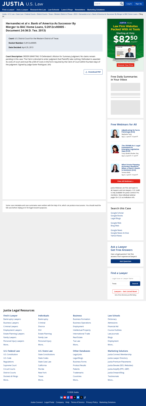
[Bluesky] (78, 397)
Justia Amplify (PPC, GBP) (118, 369)
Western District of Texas (63, 14)
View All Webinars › (125, 181)
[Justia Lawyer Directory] (84, 397)
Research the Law (38, 10)
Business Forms (80, 361)
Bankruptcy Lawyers (12, 319)
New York (42, 372)
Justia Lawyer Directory (118, 358)
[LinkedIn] (61, 397)
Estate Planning (45, 333)
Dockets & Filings (10, 376)
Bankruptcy (43, 319)
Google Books (117, 215)
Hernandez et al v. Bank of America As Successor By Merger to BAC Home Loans (108, 14)
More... (6, 344)
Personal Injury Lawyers (13, 341)
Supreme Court (10, 365)
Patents (76, 369)
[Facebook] (68, 397)
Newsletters (80, 10)
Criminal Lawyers (10, 326)
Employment (78, 326)
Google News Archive (120, 233)
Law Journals (113, 333)
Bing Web (115, 225)
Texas (51, 14)
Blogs (110, 337)
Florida (41, 369)
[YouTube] (64, 397)
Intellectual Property (82, 330)
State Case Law (44, 361)
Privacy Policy (92, 402)
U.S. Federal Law (11, 351)
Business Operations (82, 323)
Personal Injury (44, 341)
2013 (75, 14)
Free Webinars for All (124, 124)
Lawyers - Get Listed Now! (125, 291)
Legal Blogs (116, 218)
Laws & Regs (67, 10)
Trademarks (78, 372)
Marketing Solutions (96, 10)
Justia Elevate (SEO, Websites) (120, 365)
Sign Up (139, 4)
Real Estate (77, 337)
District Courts (42, 14)
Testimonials (113, 376)
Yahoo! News (116, 235)
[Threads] (74, 397)
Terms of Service (78, 402)
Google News (116, 230)
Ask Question (125, 261)
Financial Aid (113, 326)
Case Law (19, 14)
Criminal (41, 323)
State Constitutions (46, 354)
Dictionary (112, 319)
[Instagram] (71, 397)
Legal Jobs (77, 354)
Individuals (43, 315)
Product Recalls (79, 365)
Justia (4, 14)
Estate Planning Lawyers (13, 333)
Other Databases (81, 351)
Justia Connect (37, 402)
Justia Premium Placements (119, 361)
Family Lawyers (9, 337)
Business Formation (81, 319)
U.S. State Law (45, 351)
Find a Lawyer (8, 10)
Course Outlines (115, 330)
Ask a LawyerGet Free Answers (122, 248)
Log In (129, 4)
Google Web (116, 223)
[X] (81, 397)
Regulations (8, 361)
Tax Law (76, 341)
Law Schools (53, 10)
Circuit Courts (9, 369)
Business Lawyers (11, 323)
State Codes (43, 358)
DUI (40, 330)
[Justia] (13, 4)
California (42, 365)
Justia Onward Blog (116, 372)
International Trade (81, 333)
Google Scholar (117, 213)
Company (60, 402)
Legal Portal (49, 402)
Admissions (112, 323)
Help (67, 402)
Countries (77, 376)
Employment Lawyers (12, 330)
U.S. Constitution (10, 354)
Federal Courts (30, 14)
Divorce (41, 326)
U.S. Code (7, 358)
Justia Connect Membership (120, 354)
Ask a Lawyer (23, 10)
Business (77, 315)
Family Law (42, 337)
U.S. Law (11, 14)
